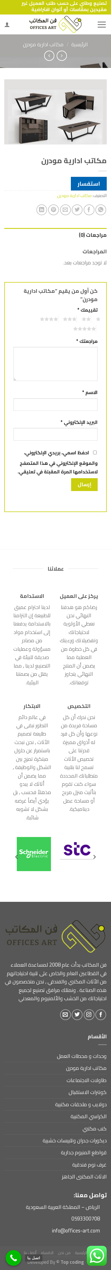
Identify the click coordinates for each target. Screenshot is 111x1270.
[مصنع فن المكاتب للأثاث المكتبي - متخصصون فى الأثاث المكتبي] (55, 24)
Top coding (72, 1261)
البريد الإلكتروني (79, 422)
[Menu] (102, 24)
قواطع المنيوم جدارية (84, 1152)
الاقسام (47, 1252)
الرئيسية (79, 44)
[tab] (55, 235)
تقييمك (87, 310)
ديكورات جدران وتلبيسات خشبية (75, 1140)
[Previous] (94, 857)
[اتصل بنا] (13, 1258)
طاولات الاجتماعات (87, 1080)
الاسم (90, 392)
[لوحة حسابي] (7, 24)
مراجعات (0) (93, 235)
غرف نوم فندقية (89, 1165)
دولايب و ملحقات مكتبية (81, 1104)
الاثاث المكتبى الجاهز (84, 1177)
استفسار (89, 184)
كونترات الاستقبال (88, 1092)
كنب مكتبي (95, 1129)
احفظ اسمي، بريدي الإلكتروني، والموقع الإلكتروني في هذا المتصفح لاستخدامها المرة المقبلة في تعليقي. (58, 462)
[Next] (17, 857)
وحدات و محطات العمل (82, 1056)
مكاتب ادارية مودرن (43, 44)
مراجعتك (87, 341)
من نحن (64, 1252)
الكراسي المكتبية (89, 1116)
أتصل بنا (30, 1252)
